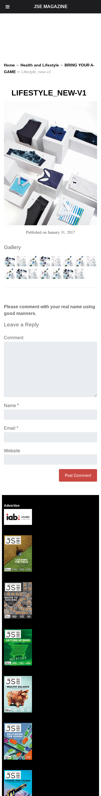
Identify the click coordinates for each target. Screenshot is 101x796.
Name (11, 405)
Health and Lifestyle (39, 65)
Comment (13, 337)
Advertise (12, 506)
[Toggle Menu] (7, 6)
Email (11, 428)
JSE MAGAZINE (51, 6)
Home (9, 65)
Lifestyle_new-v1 (49, 93)
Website (12, 450)
